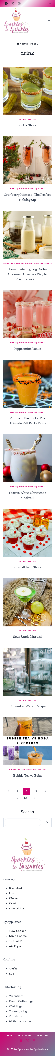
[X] (13, 3)
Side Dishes (16, 908)
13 (25, 798)
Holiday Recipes (27, 189)
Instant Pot (17, 941)
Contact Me (24, 1036)
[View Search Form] (50, 3)
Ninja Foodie (18, 936)
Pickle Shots (27, 125)
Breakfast (8, 263)
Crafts (13, 968)
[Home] (18, 43)
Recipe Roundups (27, 770)
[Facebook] (6, 3)
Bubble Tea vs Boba (27, 775)
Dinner (13, 898)
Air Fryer (15, 946)
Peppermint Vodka (27, 349)
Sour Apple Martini (27, 636)
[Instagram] (19, 3)
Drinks (22, 119)
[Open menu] (49, 20)
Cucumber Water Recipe (27, 706)
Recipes (32, 119)
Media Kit (43, 1036)
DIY (11, 973)
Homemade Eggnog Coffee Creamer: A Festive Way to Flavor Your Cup (27, 274)
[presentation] (27, 91)
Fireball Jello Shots (28, 567)
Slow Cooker (17, 931)
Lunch (13, 893)
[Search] (46, 822)
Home (9, 1036)
